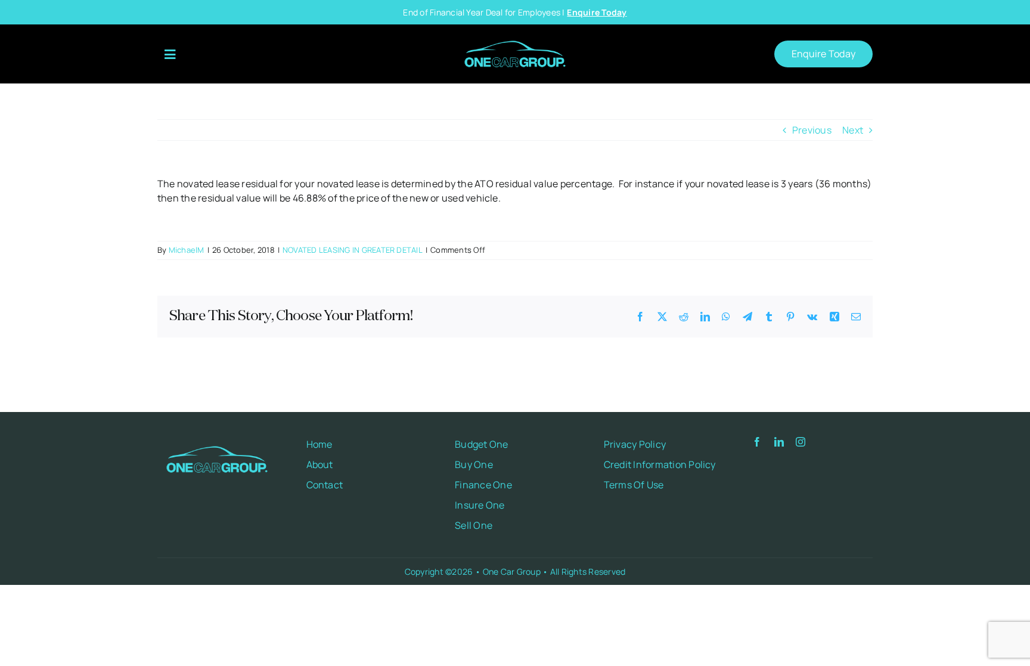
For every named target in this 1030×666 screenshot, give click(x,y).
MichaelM (186, 249)
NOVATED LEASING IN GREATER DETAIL (353, 249)
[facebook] (757, 442)
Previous (812, 130)
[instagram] (800, 442)
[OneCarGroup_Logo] (515, 36)
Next (852, 130)
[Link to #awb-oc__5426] (169, 54)
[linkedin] (779, 442)
